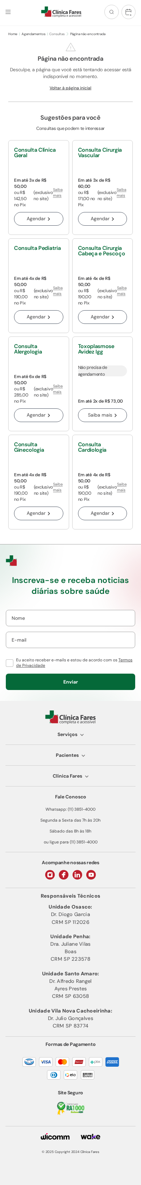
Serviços (67, 734)
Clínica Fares (67, 776)
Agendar (36, 218)
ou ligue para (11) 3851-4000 (71, 842)
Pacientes (67, 755)
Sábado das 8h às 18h (70, 831)
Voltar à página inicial (70, 88)
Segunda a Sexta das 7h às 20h (70, 820)
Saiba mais (58, 192)
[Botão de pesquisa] (111, 12)
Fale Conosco (70, 797)
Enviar (70, 682)
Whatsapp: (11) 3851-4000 (70, 809)
